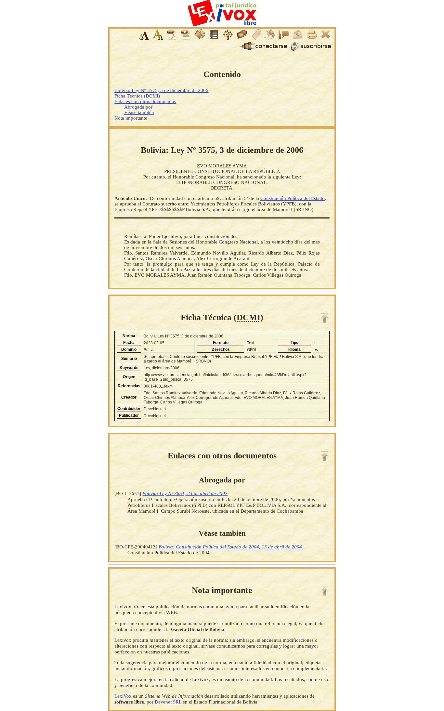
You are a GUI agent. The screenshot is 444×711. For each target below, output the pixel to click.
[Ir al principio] (324, 318)
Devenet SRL (169, 701)
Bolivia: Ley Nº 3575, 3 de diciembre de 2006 (161, 90)
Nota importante (130, 118)
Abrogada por (138, 107)
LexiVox (123, 696)
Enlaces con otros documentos (145, 101)
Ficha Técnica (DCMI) (137, 96)
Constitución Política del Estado (292, 198)
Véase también (139, 112)
